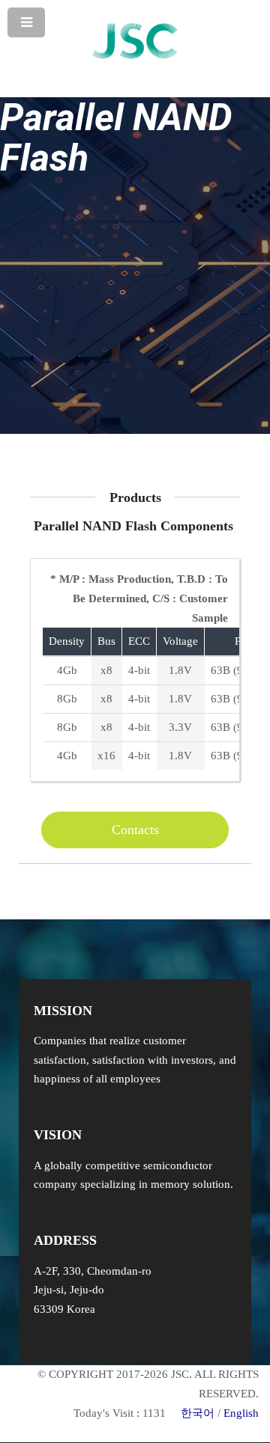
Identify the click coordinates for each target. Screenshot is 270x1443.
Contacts (135, 829)
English (241, 1413)
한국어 (197, 1413)
